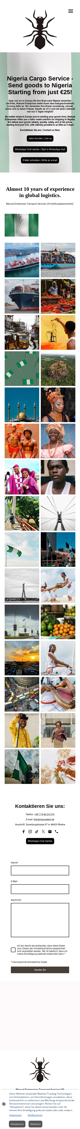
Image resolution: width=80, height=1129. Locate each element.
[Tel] (56, 831)
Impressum (15, 1115)
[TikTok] (36, 831)
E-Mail (14, 881)
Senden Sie (40, 970)
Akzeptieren (17, 1124)
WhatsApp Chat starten (40, 841)
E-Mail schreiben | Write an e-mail (40, 160)
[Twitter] (43, 831)
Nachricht (16, 900)
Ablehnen (35, 1124)
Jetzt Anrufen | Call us (40, 138)
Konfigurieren (35, 1115)
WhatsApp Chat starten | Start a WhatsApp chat (40, 149)
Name (14, 862)
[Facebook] (23, 831)
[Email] (50, 831)
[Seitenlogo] (40, 29)
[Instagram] (30, 831)
